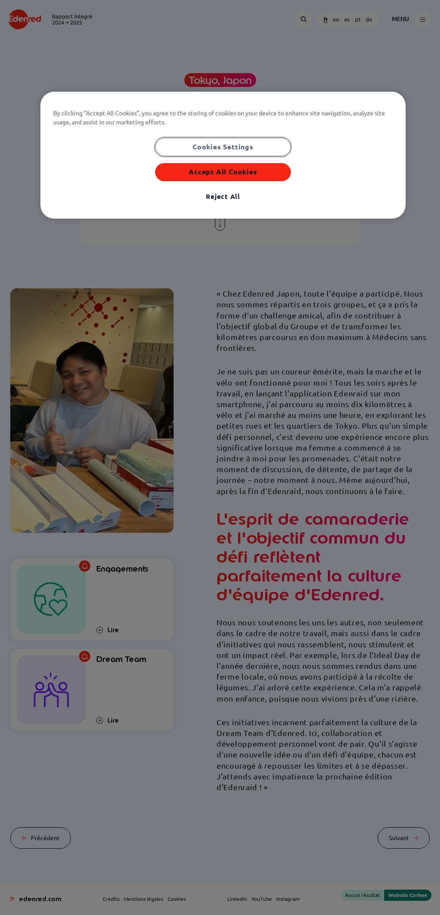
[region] (223, 155)
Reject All (223, 196)
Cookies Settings (223, 147)
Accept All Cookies (223, 172)
